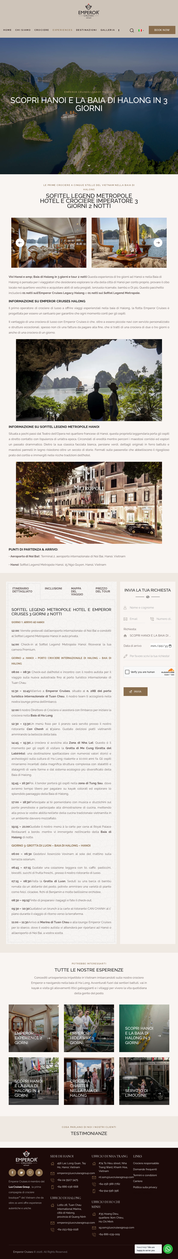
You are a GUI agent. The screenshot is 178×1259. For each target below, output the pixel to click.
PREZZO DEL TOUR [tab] (103, 590)
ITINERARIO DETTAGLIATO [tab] (22, 590)
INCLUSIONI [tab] (53, 588)
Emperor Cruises (23, 1251)
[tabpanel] (61, 771)
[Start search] (132, 30)
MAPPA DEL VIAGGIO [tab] (77, 591)
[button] (20, 242)
